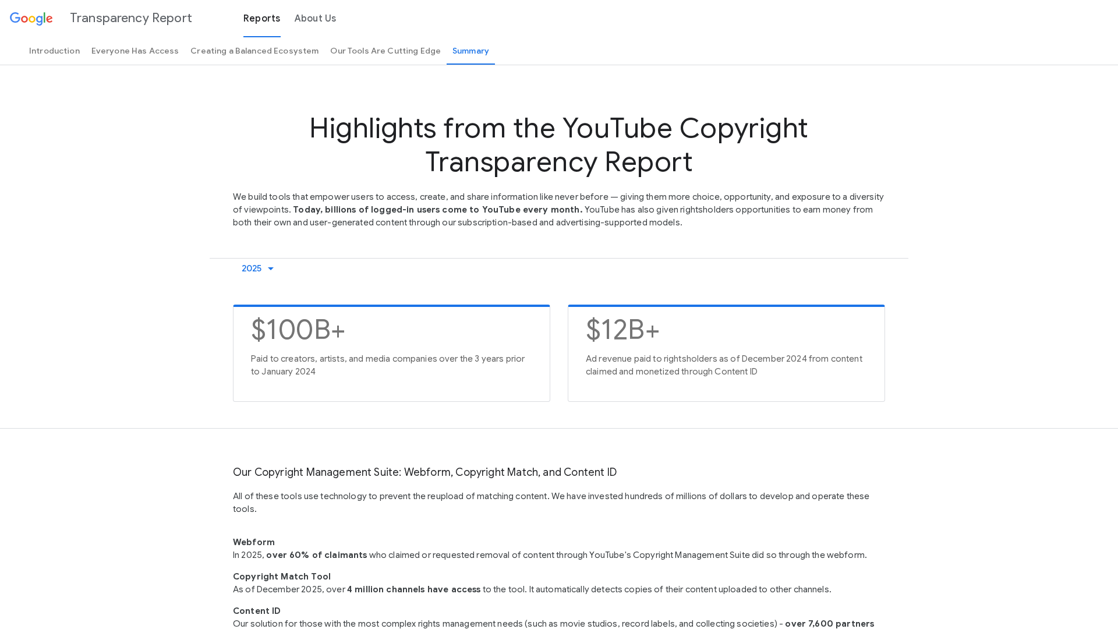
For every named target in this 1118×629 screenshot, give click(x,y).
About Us (316, 18)
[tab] (54, 51)
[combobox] (260, 268)
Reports (262, 18)
